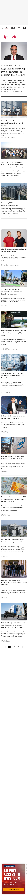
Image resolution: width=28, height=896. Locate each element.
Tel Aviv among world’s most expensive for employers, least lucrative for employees (11, 291)
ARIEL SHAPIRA (15, 177)
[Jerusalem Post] (15, 28)
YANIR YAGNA (5, 556)
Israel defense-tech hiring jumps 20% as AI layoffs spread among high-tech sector (14, 333)
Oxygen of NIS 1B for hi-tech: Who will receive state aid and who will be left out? (13, 375)
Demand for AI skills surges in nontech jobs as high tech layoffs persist (12, 123)
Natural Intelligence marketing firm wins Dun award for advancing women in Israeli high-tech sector (13, 625)
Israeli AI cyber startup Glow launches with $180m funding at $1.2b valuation (14, 582)
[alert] (13, 879)
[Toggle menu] (3, 28)
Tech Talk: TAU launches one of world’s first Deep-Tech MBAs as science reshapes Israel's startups (12, 164)
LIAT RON (5, 473)
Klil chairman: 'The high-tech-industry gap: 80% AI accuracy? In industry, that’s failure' (13, 70)
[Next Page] (21, 647)
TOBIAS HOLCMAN (7, 515)
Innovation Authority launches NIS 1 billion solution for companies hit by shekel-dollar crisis (13, 499)
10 (18, 646)
